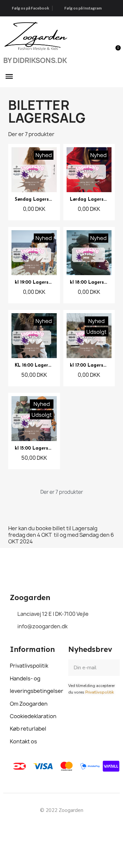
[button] (102, 52)
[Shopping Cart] (114, 52)
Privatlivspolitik (99, 692)
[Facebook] (54, 826)
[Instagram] (68, 826)
